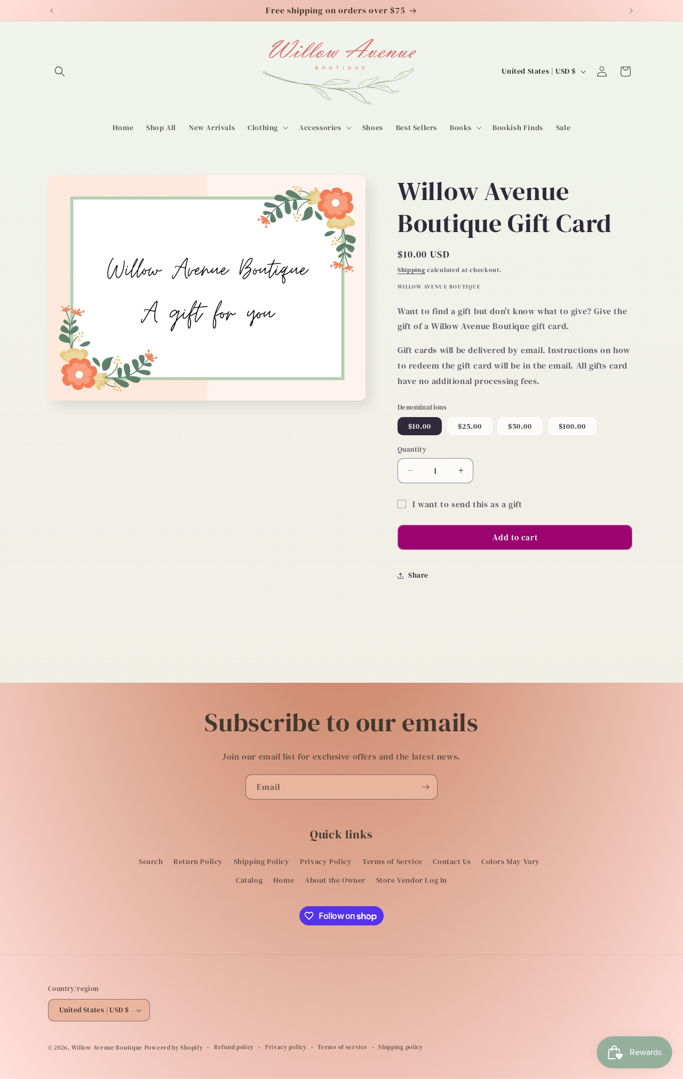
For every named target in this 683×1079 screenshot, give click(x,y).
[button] (60, 71)
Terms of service (342, 1047)
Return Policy (198, 861)
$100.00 (572, 426)
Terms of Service (392, 861)
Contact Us (452, 861)
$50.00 (520, 426)
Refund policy (234, 1047)
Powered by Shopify (174, 1048)
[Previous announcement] (51, 11)
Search (151, 861)
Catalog (249, 880)
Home (283, 880)
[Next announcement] (631, 11)
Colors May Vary (510, 861)
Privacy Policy (326, 861)
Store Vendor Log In (411, 880)
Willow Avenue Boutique (107, 1048)
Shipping (411, 270)
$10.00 (419, 426)
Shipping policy (400, 1047)
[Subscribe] (425, 787)
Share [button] (418, 575)
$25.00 (470, 426)
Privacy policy (286, 1047)
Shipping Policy (262, 861)
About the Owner (335, 880)
